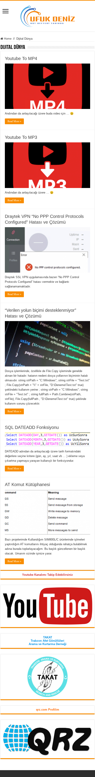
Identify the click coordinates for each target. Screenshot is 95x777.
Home (7, 38)
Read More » (14, 121)
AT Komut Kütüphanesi (27, 484)
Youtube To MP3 (21, 137)
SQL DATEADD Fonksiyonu (32, 427)
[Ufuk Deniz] (47, 15)
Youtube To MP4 (21, 58)
